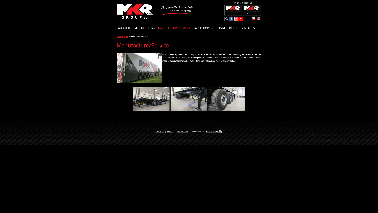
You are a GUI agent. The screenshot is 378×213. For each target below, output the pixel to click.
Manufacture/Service (174, 28)
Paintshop (201, 28)
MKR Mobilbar (144, 28)
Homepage (122, 36)
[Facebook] (231, 19)
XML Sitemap (182, 131)
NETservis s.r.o (212, 131)
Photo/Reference (225, 28)
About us (125, 28)
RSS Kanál (160, 131)
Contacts (248, 28)
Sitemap (170, 131)
